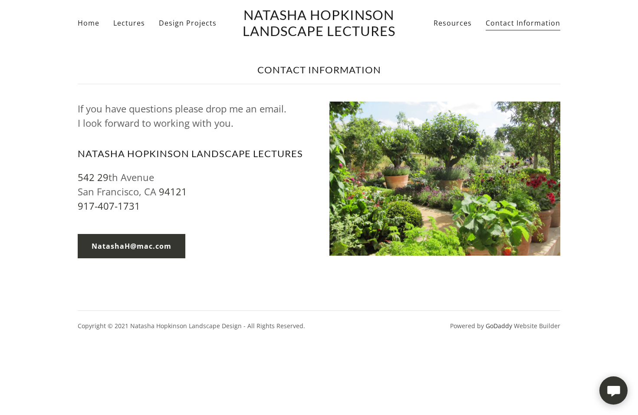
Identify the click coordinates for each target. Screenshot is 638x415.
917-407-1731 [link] (109, 205)
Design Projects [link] (188, 23)
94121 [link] (173, 191)
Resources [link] (453, 23)
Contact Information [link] (523, 23)
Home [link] (88, 23)
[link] (319, 33)
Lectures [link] (129, 23)
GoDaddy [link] (499, 326)
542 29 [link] (93, 177)
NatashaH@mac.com (131, 246)
